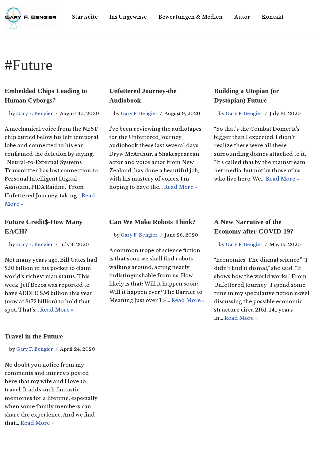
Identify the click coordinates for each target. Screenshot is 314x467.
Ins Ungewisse (128, 17)
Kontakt (273, 17)
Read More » (180, 187)
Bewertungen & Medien (191, 17)
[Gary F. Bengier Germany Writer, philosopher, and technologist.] (31, 17)
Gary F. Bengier (34, 113)
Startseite (85, 17)
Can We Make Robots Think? (152, 222)
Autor (242, 17)
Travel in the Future (34, 336)
